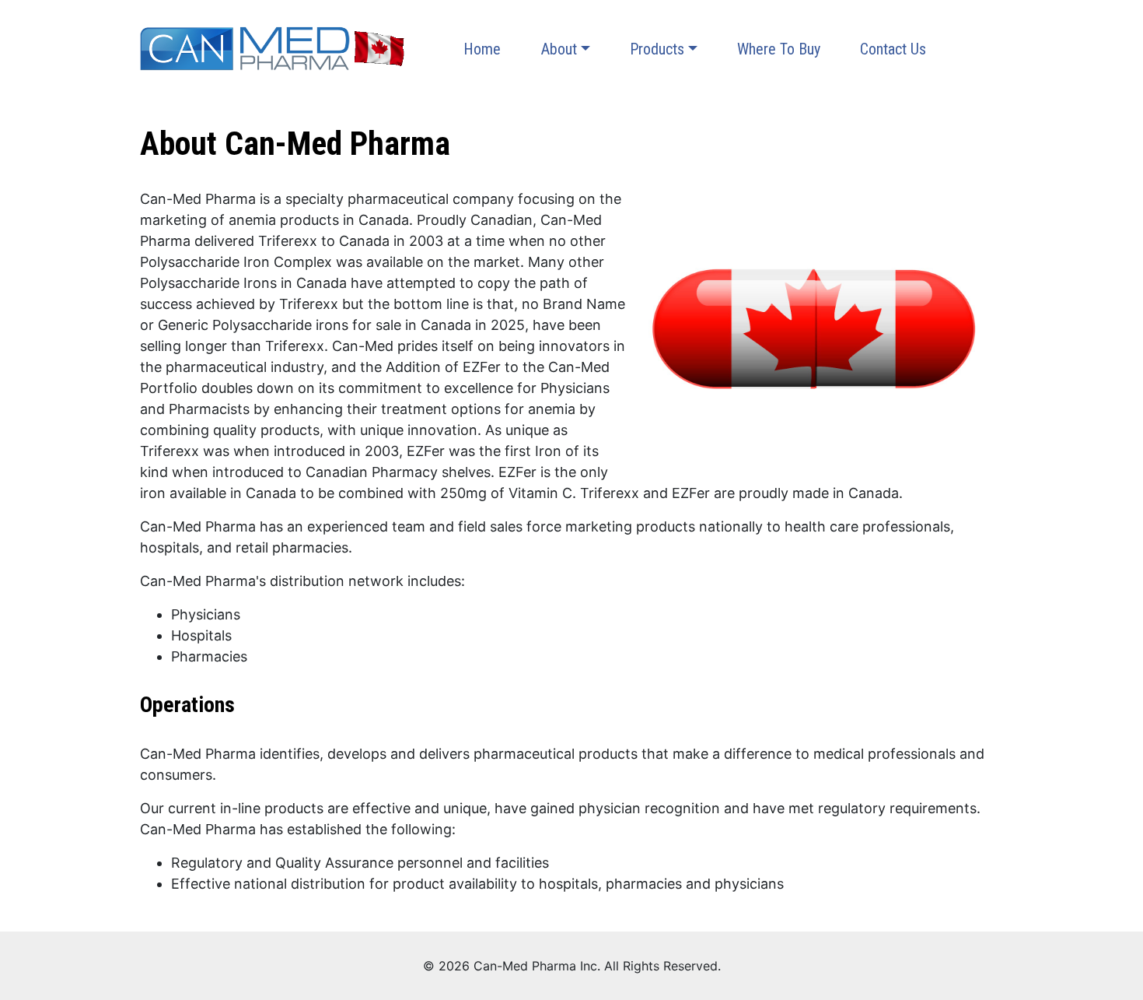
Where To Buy (778, 49)
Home (482, 49)
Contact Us (893, 49)
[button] (565, 49)
